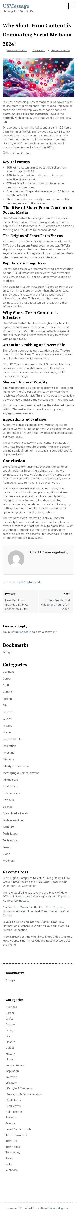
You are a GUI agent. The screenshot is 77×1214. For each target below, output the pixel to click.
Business (8, 672)
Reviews (8, 800)
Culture (7, 692)
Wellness (9, 860)
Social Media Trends (28, 582)
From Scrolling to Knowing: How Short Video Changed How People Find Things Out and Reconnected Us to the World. (37, 941)
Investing (8, 753)
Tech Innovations (13, 820)
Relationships (11, 793)
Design (7, 699)
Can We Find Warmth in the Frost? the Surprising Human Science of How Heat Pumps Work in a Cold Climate (36, 911)
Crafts (6, 685)
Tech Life (8, 827)
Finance (8, 712)
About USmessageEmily (48, 552)
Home (7, 732)
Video (6, 854)
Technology (10, 840)
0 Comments (38, 50)
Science (8, 807)
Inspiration (9, 746)
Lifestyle (8, 759)
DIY (5, 705)
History (7, 726)
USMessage (16, 6)
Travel (7, 847)
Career (7, 678)
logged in (25, 632)
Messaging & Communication (21, 773)
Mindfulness (10, 780)
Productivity (10, 786)
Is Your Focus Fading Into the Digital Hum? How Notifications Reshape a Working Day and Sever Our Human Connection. (36, 926)
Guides (7, 719)
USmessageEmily (60, 50)
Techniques (10, 833)
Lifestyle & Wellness (16, 766)
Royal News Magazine (55, 1208)
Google (7, 652)
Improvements (12, 739)
